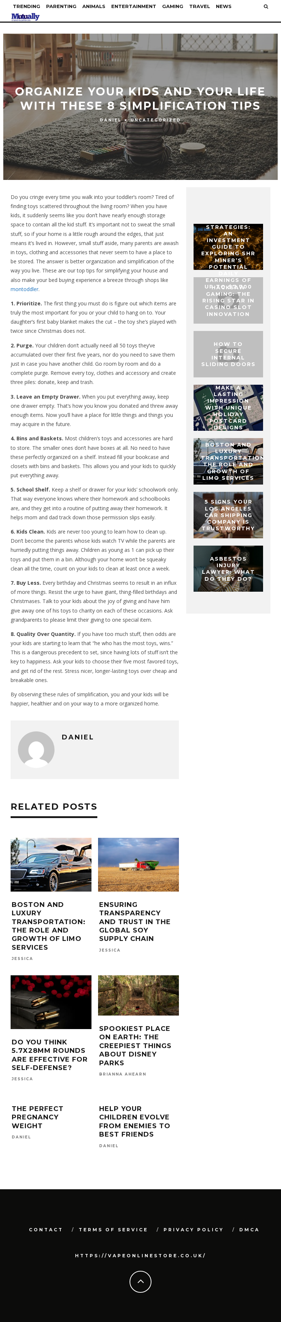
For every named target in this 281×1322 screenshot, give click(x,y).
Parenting (61, 6)
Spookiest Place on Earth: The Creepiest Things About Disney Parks (135, 1046)
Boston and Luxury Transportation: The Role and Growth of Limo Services (49, 926)
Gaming (172, 6)
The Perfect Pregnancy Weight (38, 1117)
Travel (199, 6)
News (224, 6)
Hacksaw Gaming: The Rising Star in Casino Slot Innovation (228, 300)
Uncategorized (156, 119)
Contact (46, 1229)
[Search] (266, 6)
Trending (26, 6)
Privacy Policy (194, 1229)
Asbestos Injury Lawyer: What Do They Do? (228, 568)
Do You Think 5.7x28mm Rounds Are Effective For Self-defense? (50, 1055)
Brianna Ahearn (122, 1074)
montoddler (24, 289)
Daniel (110, 120)
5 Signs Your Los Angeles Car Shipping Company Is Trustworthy (228, 515)
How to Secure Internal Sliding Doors (228, 354)
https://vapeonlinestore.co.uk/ (140, 1255)
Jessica (22, 959)
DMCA (249, 1229)
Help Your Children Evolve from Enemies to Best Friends (135, 1121)
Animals (93, 6)
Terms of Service (113, 1229)
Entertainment (133, 6)
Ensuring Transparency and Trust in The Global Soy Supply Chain (135, 922)
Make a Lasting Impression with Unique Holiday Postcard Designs (228, 407)
